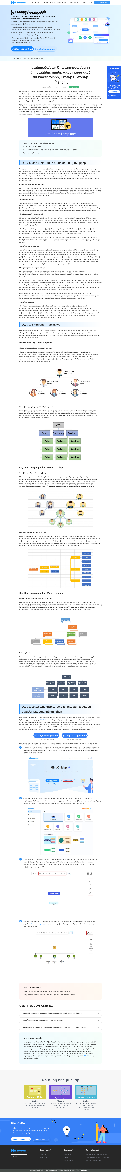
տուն (14, 58)
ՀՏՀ (84, 2)
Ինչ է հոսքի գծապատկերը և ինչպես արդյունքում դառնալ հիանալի (35, 1105)
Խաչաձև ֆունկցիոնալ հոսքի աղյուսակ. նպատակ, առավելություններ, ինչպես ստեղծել (86, 1106)
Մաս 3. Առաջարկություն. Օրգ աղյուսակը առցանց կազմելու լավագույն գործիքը (50, 150)
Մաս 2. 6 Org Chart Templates (32, 146)
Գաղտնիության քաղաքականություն (97, 1154)
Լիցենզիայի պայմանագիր (94, 1160)
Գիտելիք (35, 1101)
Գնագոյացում (62, 2)
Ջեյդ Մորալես (46, 87)
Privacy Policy (75, 1170)
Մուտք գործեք (102, 2)
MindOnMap (43, 720)
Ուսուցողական (75, 2)
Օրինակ (23, 58)
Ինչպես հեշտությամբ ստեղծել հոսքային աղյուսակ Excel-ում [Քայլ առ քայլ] (49, 995)
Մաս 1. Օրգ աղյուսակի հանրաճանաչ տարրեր (39, 143)
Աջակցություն (68, 1154)
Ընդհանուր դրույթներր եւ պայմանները (98, 1157)
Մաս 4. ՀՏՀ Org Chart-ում (31, 153)
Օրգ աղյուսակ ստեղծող (39, 924)
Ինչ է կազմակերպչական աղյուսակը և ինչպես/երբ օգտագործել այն (47, 991)
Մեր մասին (43, 1154)
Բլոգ (90, 2)
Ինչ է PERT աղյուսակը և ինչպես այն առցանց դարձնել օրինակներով (61, 1105)
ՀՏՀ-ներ (66, 1157)
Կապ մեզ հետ (44, 1157)
